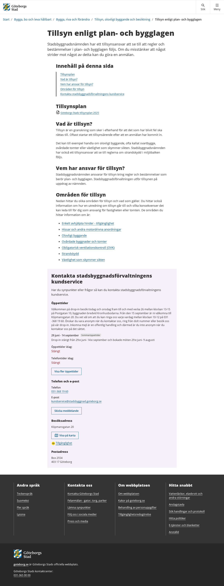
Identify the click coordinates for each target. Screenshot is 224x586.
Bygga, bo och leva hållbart (32, 19)
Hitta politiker (177, 518)
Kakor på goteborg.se (131, 500)
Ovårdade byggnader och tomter (84, 241)
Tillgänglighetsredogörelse (134, 514)
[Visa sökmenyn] (203, 7)
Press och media (78, 521)
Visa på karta (67, 435)
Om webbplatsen (128, 493)
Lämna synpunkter (79, 507)
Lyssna (21, 514)
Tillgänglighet (64, 443)
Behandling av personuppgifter (137, 507)
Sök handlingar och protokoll (187, 511)
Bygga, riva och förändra (73, 19)
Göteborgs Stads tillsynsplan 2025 (80, 112)
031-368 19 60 (59, 391)
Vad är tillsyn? (68, 79)
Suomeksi (23, 500)
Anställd (174, 532)
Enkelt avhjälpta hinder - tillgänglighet (88, 223)
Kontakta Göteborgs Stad (83, 493)
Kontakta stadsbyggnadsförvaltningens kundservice (92, 94)
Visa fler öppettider (66, 371)
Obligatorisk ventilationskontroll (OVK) (88, 248)
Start (6, 19)
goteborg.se (21, 564)
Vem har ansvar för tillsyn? (76, 84)
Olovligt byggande (74, 235)
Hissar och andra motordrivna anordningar (91, 229)
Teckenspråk (24, 493)
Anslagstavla (176, 504)
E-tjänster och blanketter (184, 525)
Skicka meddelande (66, 411)
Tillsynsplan (67, 74)
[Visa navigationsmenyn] (217, 7)
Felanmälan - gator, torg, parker (87, 500)
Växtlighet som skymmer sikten (83, 260)
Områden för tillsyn (72, 89)
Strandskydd (70, 254)
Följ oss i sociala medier (82, 514)
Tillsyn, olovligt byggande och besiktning (122, 19)
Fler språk (23, 507)
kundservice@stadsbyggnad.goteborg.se (76, 401)
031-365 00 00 (22, 575)
